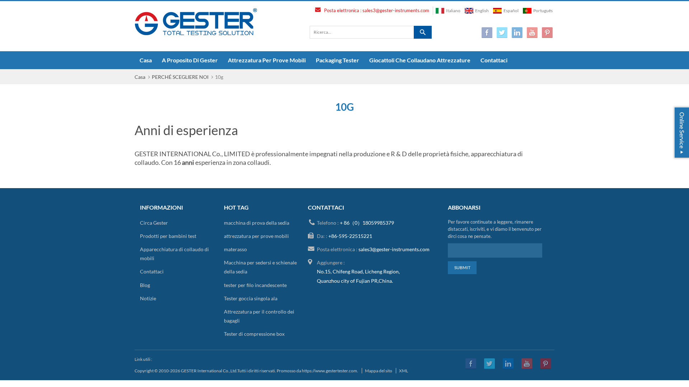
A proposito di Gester (190, 60)
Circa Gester (154, 223)
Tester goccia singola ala (250, 298)
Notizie (148, 298)
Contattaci (494, 60)
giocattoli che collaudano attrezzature (419, 60)
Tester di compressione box (254, 334)
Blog (145, 285)
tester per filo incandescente (255, 285)
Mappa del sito (378, 370)
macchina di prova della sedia (256, 223)
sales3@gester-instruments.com (395, 10)
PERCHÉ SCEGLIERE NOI (180, 77)
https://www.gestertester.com (329, 370)
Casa (146, 60)
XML (403, 370)
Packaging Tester (337, 60)
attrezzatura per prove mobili (267, 60)
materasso (235, 249)
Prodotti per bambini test (168, 236)
